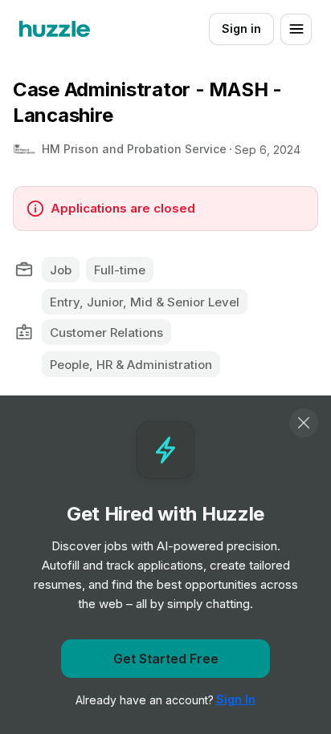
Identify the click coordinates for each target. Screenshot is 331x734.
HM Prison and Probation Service (134, 149)
